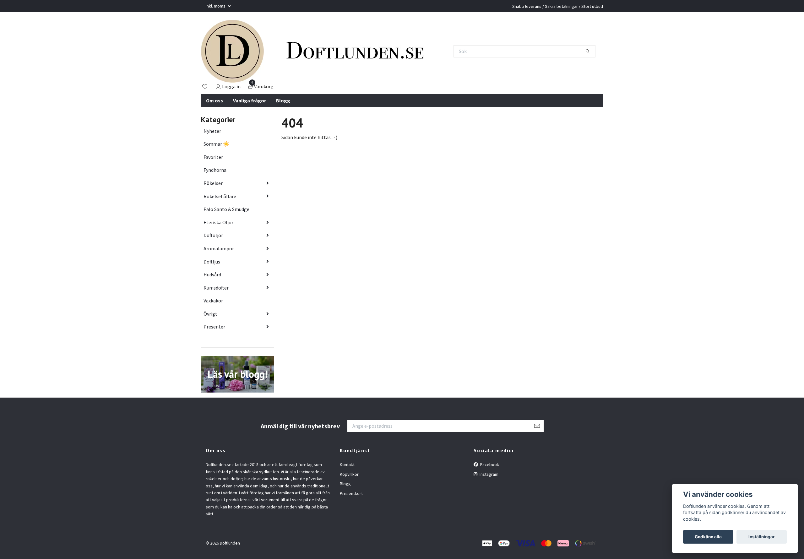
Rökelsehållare (220, 196)
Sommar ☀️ (216, 144)
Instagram (488, 474)
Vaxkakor (213, 300)
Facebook (489, 464)
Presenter (214, 326)
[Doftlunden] (232, 51)
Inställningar (761, 536)
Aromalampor (219, 248)
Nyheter (212, 131)
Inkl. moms (216, 6)
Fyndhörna (215, 170)
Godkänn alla (708, 536)
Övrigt (210, 314)
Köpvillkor (349, 474)
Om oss (214, 100)
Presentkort (351, 493)
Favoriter (213, 157)
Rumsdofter (216, 288)
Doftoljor (213, 235)
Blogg (283, 100)
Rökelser (213, 183)
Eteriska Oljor (218, 222)
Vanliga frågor (249, 100)
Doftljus (212, 261)
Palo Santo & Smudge (226, 209)
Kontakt (347, 464)
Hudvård (212, 274)
